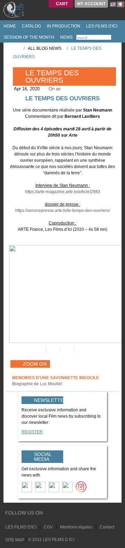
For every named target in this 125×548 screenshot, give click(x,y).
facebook (55, 514)
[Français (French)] (120, 4)
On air (55, 88)
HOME (9, 26)
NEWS (66, 37)
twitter (49, 514)
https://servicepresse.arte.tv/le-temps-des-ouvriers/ (62, 210)
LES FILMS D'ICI (101, 26)
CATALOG (31, 26)
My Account (91, 3)
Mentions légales (76, 527)
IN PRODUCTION (63, 26)
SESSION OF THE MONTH (28, 37)
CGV (48, 527)
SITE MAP (14, 540)
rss (62, 514)
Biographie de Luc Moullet (37, 383)
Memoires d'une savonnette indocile (55, 377)
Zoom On (35, 364)
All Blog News (44, 48)
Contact (107, 527)
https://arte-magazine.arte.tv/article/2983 (62, 191)
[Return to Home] (16, 48)
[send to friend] (38, 349)
